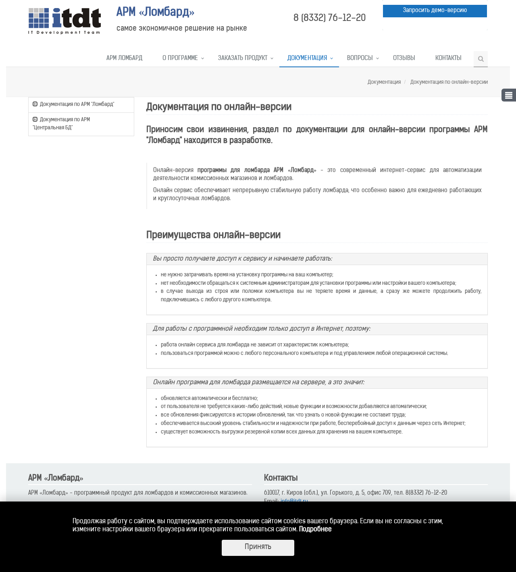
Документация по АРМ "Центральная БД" (61, 124)
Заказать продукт (242, 59)
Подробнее (315, 529)
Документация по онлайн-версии (448, 82)
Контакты (448, 59)
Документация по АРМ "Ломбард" (77, 104)
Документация (307, 59)
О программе (180, 59)
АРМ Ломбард (124, 59)
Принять (258, 547)
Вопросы (360, 59)
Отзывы (404, 59)
